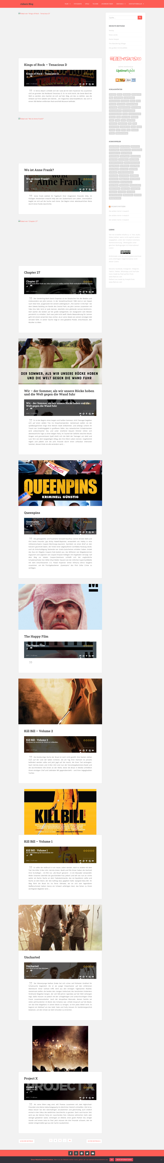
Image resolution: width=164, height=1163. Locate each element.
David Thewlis (124, 156)
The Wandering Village (117, 43)
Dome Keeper (114, 39)
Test (128, 130)
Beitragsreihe (136, 94)
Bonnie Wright (114, 150)
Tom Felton (121, 192)
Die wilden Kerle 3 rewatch (119, 220)
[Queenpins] (60, 483)
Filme (67, 4)
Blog (111, 98)
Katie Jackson (114, 179)
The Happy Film (36, 636)
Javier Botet (133, 169)
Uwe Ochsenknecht (116, 195)
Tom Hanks (130, 192)
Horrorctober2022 (115, 114)
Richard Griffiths (135, 185)
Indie (118, 117)
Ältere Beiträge (94, 1141)
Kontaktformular (135, 4)
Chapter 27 (32, 272)
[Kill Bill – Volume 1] (60, 812)
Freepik (128, 279)
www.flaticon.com (115, 277)
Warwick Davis (128, 195)
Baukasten (127, 94)
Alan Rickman (125, 146)
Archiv (119, 94)
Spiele (87, 4)
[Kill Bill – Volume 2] (60, 701)
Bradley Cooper (125, 150)
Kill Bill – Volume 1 (38, 841)
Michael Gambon (126, 182)
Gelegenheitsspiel (124, 107)
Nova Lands (113, 35)
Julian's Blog (26, 3)
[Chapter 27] (60, 243)
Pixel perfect (124, 274)
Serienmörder (114, 127)
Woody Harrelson (115, 198)
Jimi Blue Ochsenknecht (125, 172)
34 (70, 1140)
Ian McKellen (125, 166)
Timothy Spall (135, 188)
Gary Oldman (134, 159)
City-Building (118, 98)
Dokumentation (114, 101)
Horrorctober (136, 107)
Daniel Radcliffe (126, 153)
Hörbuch (112, 117)
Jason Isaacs (124, 169)
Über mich (120, 4)
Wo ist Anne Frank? (39, 170)
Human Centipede (134, 114)
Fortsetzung (121, 104)
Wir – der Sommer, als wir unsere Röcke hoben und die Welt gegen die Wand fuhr (59, 392)
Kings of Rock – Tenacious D (45, 65)
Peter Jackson (124, 185)
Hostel (125, 114)
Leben (111, 120)
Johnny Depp (113, 176)
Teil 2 (123, 130)
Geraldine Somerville (116, 163)
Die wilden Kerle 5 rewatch (119, 211)
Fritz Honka (113, 107)
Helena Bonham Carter (132, 163)
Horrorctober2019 (115, 111)
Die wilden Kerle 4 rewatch (119, 215)
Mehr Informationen (124, 1159)
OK (112, 1159)
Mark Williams (134, 179)
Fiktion (133, 101)
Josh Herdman (123, 176)
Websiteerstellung (121, 133)
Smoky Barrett (124, 127)
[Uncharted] (60, 927)
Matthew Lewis (114, 182)
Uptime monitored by (125, 67)
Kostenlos (135, 117)
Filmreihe (112, 104)
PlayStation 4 (123, 123)
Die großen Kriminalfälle (118, 48)
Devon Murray (135, 156)
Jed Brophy (113, 172)
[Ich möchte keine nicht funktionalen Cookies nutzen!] (161, 1160)
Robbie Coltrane (115, 188)
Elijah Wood (113, 159)
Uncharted (32, 957)
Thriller (112, 133)
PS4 (130, 123)
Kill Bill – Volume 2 (38, 731)
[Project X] (60, 1049)
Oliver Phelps (114, 185)
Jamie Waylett (114, 169)
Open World (131, 120)
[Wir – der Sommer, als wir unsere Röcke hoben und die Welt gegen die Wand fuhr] (60, 361)
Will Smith (138, 195)
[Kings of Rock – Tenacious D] (60, 35)
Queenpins (32, 513)
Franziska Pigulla (132, 104)
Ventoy (111, 30)
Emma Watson (123, 159)
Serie (134, 123)
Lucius (123, 120)
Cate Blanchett (136, 150)
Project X (31, 1078)
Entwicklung (125, 101)
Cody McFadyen (129, 98)
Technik (95, 4)
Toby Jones (113, 192)
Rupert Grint (125, 188)
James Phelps (135, 166)
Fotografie (78, 4)
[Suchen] (140, 18)
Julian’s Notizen (118, 206)
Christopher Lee (115, 153)
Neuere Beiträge (27, 1141)
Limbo (117, 120)
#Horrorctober (107, 4)
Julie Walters (134, 176)
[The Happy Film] (60, 607)
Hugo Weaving (114, 166)
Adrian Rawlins (114, 146)
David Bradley (114, 156)
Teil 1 (118, 130)
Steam (139, 127)
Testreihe (135, 130)
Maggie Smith (124, 179)
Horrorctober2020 (128, 111)
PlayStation (113, 123)
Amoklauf (113, 94)
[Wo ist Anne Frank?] (60, 140)
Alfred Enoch (135, 146)
